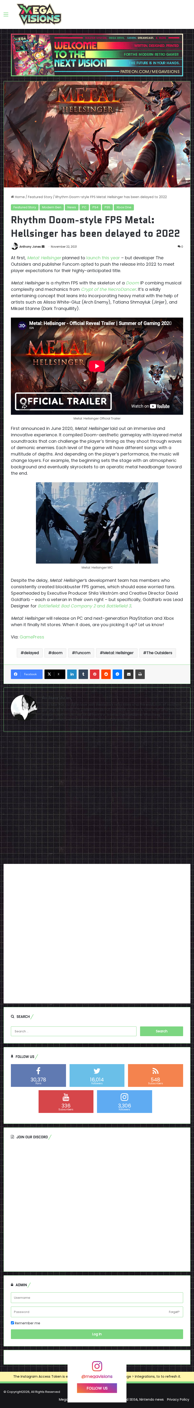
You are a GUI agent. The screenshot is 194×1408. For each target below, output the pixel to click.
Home (19, 197)
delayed (31, 653)
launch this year (103, 258)
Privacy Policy (178, 1399)
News (71, 207)
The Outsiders (159, 653)
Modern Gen (51, 207)
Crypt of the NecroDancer (108, 289)
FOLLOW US (97, 1388)
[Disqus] (97, 799)
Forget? (174, 1312)
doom (57, 653)
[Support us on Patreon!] (97, 54)
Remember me (27, 1323)
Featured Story (40, 197)
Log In (97, 1334)
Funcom (82, 653)
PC (84, 207)
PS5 (107, 207)
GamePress (32, 637)
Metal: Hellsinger (44, 258)
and (84, 606)
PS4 (95, 207)
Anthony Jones (30, 247)
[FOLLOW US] (97, 1369)
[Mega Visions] (39, 14)
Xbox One (123, 207)
